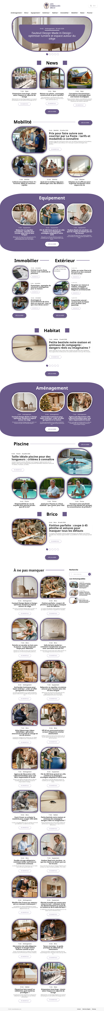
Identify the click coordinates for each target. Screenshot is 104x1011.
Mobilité (22, 122)
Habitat (52, 330)
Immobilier (26, 260)
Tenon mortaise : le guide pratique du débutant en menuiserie (53, 947)
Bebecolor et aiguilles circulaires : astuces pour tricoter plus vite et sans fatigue (24, 232)
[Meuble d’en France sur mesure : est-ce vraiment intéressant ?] (24, 886)
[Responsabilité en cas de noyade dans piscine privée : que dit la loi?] (24, 488)
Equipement (52, 198)
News (52, 63)
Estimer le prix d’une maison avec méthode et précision (40, 271)
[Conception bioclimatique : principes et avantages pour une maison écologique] (80, 78)
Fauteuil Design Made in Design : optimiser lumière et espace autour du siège (52, 35)
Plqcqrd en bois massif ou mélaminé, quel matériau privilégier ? (25, 991)
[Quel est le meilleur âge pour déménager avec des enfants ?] (52, 166)
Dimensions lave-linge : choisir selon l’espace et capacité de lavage (24, 95)
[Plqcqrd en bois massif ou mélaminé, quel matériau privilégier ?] (24, 973)
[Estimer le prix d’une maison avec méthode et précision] (20, 272)
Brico (52, 514)
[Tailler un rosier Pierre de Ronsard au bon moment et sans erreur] (61, 272)
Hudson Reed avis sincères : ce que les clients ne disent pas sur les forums (79, 231)
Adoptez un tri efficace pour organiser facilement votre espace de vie (79, 183)
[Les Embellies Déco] (52, 5)
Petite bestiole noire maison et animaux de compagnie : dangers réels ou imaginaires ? (70, 344)
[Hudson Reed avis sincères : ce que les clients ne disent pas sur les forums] (80, 214)
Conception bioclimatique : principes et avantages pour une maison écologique (79, 95)
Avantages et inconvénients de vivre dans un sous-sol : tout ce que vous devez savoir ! (41, 302)
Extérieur (65, 260)
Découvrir (85, 122)
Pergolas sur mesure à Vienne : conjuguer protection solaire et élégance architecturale (80, 287)
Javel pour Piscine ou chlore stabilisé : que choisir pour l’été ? (52, 505)
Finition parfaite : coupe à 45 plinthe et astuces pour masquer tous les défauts (68, 528)
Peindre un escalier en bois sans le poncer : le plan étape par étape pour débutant (24, 646)
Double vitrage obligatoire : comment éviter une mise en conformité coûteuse (24, 862)
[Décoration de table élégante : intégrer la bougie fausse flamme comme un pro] (24, 930)
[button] (46, 53)
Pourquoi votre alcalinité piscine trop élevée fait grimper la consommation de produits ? (79, 505)
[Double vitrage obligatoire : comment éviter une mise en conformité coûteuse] (24, 844)
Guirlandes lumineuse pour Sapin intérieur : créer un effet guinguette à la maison (52, 418)
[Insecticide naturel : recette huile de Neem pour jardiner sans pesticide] (61, 303)
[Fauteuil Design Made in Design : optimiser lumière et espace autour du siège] (24, 402)
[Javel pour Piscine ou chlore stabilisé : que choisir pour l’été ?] (52, 488)
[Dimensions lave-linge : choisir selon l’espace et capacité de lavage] (24, 78)
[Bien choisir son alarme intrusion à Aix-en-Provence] (73, 600)
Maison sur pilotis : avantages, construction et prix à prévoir (52, 94)
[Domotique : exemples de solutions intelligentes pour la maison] (20, 288)
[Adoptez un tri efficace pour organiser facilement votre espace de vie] (80, 166)
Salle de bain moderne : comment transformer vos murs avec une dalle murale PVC (53, 646)
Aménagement (50, 28)
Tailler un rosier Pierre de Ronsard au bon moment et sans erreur (81, 272)
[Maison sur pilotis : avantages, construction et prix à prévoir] (52, 78)
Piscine (21, 444)
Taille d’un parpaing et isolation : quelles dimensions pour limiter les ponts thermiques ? (85, 586)
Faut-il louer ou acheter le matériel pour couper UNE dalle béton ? (24, 818)
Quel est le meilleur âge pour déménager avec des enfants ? (52, 182)
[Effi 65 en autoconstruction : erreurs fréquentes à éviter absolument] (53, 714)
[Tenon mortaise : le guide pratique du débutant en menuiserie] (53, 930)
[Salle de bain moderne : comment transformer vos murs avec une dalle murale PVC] (53, 629)
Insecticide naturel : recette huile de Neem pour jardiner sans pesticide (80, 302)
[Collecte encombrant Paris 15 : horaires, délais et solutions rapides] (24, 166)
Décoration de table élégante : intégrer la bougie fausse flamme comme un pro (25, 947)
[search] (91, 6)
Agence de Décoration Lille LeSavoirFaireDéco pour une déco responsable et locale (79, 418)
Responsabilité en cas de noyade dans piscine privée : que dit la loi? (24, 505)
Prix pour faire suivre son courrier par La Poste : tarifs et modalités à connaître (69, 136)
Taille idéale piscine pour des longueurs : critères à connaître (33, 458)
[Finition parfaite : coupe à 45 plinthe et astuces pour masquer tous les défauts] (29, 531)
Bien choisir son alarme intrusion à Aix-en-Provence (84, 601)
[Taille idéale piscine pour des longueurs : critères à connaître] (75, 461)
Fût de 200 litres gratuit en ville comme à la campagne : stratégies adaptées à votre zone (52, 232)
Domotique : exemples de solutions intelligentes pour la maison (41, 287)
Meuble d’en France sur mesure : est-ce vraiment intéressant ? (25, 903)
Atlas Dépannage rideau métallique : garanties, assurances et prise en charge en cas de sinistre (25, 732)
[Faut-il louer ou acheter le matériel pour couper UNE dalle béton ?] (24, 801)
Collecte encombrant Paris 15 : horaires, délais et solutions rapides (24, 183)
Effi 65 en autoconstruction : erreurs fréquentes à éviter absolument (53, 732)
